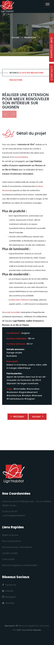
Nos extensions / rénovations (17, 547)
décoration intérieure (20, 300)
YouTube (9, 603)
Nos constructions (11, 541)
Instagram (10, 597)
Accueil (15, 37)
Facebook (10, 584)
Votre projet (8, 559)
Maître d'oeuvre (10, 535)
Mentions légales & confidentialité (19, 565)
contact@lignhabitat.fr (13, 515)
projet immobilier (12, 312)
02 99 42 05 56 (9, 511)
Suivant (36, 416)
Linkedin (8, 590)
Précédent (18, 416)
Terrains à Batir (10, 553)
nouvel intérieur (21, 157)
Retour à (27, 74)
